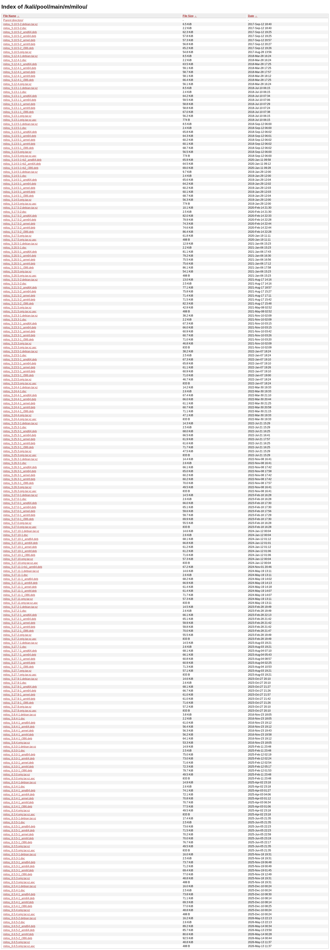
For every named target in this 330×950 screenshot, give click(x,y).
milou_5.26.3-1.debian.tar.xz (20, 459)
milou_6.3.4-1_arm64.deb (19, 794)
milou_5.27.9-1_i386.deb (18, 702)
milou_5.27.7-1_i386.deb (18, 666)
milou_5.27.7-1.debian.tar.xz (20, 642)
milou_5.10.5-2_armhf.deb (19, 44)
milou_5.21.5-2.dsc (14, 283)
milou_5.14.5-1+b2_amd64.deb (22, 159)
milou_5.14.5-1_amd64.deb (20, 179)
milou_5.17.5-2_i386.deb (18, 231)
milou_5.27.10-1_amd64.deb (20, 539)
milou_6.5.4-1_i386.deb (17, 906)
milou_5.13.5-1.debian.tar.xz (20, 124)
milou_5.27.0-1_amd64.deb (20, 503)
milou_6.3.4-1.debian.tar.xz (19, 782)
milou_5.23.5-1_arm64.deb (19, 363)
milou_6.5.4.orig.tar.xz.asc (19, 914)
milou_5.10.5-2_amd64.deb (20, 32)
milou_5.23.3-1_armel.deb (19, 331)
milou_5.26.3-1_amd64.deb (20, 467)
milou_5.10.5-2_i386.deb (18, 48)
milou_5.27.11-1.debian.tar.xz (21, 571)
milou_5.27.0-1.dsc (14, 499)
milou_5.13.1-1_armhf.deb (19, 108)
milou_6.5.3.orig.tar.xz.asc (19, 882)
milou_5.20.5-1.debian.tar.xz (20, 243)
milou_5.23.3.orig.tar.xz (17, 343)
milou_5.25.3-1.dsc (14, 427)
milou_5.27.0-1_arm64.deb (19, 507)
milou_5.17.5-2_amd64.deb (20, 215)
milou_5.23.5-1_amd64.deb (20, 359)
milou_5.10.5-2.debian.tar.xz (20, 24)
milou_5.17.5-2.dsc (14, 211)
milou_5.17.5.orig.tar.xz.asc (19, 239)
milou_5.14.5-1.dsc (14, 175)
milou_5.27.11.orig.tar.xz (18, 598)
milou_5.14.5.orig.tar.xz (17, 199)
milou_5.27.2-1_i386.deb (18, 630)
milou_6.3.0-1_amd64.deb (19, 754)
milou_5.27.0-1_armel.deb (19, 511)
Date (251, 15)
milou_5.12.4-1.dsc (14, 60)
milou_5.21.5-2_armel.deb (19, 295)
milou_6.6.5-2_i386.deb (17, 938)
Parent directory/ (13, 20)
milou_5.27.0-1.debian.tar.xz (20, 495)
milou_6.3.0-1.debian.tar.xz (19, 746)
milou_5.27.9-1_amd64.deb (20, 686)
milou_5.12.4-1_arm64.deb (19, 68)
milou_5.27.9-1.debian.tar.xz (20, 678)
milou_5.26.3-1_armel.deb (19, 475)
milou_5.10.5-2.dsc (14, 28)
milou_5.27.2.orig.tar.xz (17, 634)
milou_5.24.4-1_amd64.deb (20, 395)
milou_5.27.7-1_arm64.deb (19, 654)
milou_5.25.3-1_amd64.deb (20, 431)
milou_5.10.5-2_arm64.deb (19, 36)
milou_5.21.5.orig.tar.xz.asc (19, 311)
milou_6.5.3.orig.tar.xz (16, 878)
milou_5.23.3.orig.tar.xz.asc (19, 347)
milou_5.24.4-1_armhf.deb (19, 407)
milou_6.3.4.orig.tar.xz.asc (19, 814)
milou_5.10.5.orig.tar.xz (17, 52)
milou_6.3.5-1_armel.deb (18, 834)
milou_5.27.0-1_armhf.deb (19, 515)
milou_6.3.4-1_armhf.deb (18, 802)
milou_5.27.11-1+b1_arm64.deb (22, 566)
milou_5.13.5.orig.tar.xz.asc (19, 155)
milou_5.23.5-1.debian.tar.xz (20, 351)
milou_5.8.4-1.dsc (14, 718)
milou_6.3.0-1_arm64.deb (19, 758)
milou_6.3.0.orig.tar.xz (16, 774)
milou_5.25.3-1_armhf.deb (19, 443)
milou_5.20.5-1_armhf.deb (19, 263)
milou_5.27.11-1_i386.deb (19, 595)
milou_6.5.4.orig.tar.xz (16, 910)
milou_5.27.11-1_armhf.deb (20, 590)
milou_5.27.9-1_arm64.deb (19, 690)
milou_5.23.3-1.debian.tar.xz (20, 315)
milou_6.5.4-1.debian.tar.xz (19, 886)
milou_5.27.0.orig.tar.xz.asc (19, 527)
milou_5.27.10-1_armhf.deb (20, 551)
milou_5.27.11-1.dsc (15, 575)
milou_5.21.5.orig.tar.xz (17, 307)
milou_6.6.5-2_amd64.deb (19, 926)
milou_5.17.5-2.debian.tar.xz (20, 207)
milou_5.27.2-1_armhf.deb (19, 626)
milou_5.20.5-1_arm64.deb (19, 255)
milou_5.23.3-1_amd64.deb (20, 323)
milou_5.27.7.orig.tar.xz (17, 670)
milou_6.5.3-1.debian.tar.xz (19, 854)
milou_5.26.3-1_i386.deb (18, 483)
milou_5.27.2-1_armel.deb (19, 622)
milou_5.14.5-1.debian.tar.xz (20, 171)
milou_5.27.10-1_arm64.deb (20, 543)
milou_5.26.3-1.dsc (14, 463)
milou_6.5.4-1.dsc (14, 890)
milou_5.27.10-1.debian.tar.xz (21, 531)
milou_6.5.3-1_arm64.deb (19, 866)
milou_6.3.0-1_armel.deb (18, 762)
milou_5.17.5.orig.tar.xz (17, 235)
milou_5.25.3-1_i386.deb (18, 447)
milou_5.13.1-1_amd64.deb (20, 96)
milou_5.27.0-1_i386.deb (18, 519)
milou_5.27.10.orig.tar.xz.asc (20, 562)
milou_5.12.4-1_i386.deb (18, 79)
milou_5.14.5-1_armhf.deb (19, 191)
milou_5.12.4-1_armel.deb (19, 72)
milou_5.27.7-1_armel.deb (19, 658)
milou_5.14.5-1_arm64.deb (19, 183)
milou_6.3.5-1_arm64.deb (19, 830)
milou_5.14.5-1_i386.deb (18, 195)
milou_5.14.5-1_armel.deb (19, 187)
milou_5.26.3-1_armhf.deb (19, 479)
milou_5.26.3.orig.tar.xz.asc (19, 491)
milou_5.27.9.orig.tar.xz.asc (19, 710)
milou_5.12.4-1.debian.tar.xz (20, 56)
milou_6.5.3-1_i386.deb (17, 874)
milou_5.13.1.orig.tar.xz (17, 115)
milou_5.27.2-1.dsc (14, 610)
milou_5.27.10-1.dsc (15, 535)
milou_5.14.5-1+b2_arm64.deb (22, 163)
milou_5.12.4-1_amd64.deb (20, 64)
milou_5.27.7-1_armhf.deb (19, 662)
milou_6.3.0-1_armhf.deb (18, 766)
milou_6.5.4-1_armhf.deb (18, 902)
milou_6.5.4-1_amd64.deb (19, 894)
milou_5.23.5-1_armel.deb (19, 367)
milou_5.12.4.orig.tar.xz (17, 84)
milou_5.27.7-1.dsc (14, 646)
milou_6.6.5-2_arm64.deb (19, 930)
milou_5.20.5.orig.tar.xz (17, 271)
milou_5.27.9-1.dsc (14, 682)
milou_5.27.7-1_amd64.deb (20, 650)
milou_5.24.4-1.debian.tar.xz (20, 387)
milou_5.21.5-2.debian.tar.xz (20, 279)
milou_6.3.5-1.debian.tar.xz (19, 818)
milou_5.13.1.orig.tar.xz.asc (19, 119)
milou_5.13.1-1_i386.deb (18, 112)
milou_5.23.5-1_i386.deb (18, 375)
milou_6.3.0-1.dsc (14, 750)
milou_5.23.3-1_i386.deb (18, 339)
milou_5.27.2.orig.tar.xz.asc (19, 638)
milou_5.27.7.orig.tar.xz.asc (19, 674)
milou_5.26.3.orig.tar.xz (17, 487)
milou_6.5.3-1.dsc (14, 858)
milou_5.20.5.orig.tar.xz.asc (19, 275)
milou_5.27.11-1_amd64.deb (20, 579)
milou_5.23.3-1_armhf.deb (19, 335)
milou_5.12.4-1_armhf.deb (19, 76)
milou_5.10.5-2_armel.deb (19, 40)
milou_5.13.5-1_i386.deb (18, 147)
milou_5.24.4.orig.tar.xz (17, 415)
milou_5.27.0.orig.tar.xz (17, 523)
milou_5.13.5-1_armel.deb (19, 139)
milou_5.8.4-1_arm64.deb (19, 726)
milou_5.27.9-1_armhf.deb (19, 698)
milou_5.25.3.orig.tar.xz (17, 451)
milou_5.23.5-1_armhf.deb (19, 371)
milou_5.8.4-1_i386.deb (17, 738)
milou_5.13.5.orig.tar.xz (17, 151)
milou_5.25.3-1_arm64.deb (19, 435)
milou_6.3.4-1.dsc (14, 786)
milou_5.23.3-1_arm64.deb (19, 327)
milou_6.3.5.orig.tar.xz (16, 846)
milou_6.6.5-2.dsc (14, 922)
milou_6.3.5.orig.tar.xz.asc (19, 850)
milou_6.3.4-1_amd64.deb (19, 790)
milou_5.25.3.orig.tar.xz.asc (19, 455)
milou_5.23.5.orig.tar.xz (17, 379)
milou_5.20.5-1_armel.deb (19, 259)
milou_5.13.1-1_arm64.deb (19, 99)
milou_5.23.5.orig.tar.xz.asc (19, 383)
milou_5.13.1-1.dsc (14, 92)
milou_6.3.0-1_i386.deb (17, 770)
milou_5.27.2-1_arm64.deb (19, 618)
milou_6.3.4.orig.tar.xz (16, 810)
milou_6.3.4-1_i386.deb (17, 806)
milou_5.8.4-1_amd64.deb (19, 722)
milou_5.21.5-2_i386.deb (18, 303)
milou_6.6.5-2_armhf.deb (18, 934)
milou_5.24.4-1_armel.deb (19, 403)
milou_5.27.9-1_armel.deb (19, 694)
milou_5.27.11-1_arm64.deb (20, 582)
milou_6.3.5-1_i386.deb (17, 842)
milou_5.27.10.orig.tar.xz (18, 559)
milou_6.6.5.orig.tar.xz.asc (19, 946)
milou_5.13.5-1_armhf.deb (19, 143)
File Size (188, 15)
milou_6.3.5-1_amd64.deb (19, 826)
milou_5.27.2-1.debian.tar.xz (20, 606)
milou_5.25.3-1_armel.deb (19, 439)
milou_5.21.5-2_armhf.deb (19, 299)
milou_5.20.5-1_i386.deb (18, 267)
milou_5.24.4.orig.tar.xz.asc (19, 419)
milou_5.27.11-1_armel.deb (20, 586)
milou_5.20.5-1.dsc (14, 247)
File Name (9, 15)
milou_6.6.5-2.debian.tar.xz (19, 918)
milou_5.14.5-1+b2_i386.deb (20, 167)
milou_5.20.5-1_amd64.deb (20, 251)
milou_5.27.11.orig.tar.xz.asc (20, 602)
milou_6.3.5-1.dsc (14, 822)
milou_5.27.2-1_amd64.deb (20, 614)
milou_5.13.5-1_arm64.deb (19, 135)
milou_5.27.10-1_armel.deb (20, 546)
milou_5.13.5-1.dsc (14, 128)
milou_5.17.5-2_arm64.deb (19, 219)
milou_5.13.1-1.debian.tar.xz (20, 88)
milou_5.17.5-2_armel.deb (19, 223)
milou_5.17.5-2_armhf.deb (19, 227)
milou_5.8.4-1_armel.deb (18, 730)
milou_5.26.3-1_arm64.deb (19, 471)
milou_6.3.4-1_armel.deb (18, 798)
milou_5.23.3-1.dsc (14, 319)
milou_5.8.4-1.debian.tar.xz (19, 714)
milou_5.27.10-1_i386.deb (19, 555)
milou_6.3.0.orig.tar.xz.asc (19, 778)
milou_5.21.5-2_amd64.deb (20, 287)
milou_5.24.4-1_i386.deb (18, 411)
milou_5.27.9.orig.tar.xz (17, 706)
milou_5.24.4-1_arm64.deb (19, 399)
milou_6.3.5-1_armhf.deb (18, 838)
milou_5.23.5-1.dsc (14, 355)
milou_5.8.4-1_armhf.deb (18, 734)
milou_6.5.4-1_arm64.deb (19, 898)
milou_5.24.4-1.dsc (14, 391)
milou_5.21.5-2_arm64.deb (19, 291)
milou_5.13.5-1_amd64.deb (20, 131)
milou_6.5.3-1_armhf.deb (18, 870)
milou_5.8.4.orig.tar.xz (16, 742)
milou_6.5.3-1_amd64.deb (19, 862)
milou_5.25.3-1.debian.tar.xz (20, 423)
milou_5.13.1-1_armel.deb (19, 104)
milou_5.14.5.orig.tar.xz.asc (19, 203)
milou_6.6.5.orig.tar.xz (16, 942)
